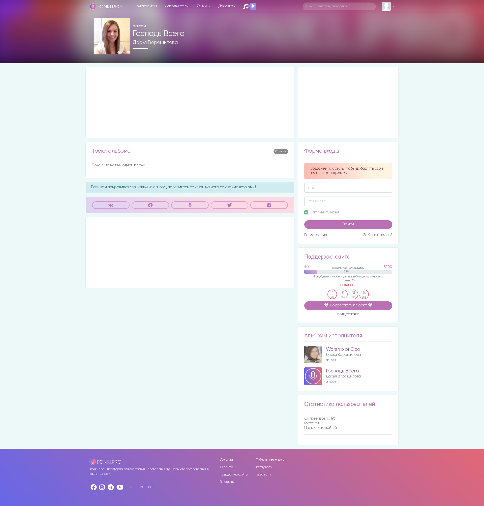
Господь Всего (342, 371)
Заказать (227, 482)
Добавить (226, 6)
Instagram (263, 467)
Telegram (262, 474)
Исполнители (177, 6)
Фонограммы (145, 6)
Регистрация (315, 235)
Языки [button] (202, 6)
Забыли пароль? (377, 235)
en (150, 487)
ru (132, 487)
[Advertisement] (190, 102)
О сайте (226, 467)
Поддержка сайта (234, 474)
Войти (348, 224)
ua (140, 487)
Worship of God (343, 349)
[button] (124, 49)
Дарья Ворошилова (155, 42)
